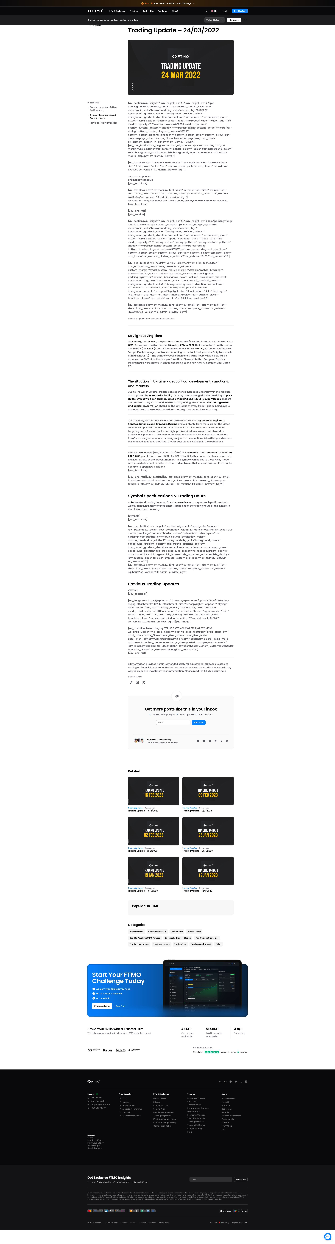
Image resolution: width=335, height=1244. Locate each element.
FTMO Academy (194, 1128)
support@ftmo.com (100, 1104)
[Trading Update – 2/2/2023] (153, 834)
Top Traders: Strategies (207, 938)
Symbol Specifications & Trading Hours (103, 117)
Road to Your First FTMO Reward (145, 938)
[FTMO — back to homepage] (95, 11)
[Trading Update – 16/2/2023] (153, 795)
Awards (225, 1112)
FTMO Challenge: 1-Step (164, 1119)
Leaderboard (193, 1111)
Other (218, 944)
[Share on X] (144, 682)
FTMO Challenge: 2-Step (164, 1122)
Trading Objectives (162, 1115)
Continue (234, 20)
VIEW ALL (133, 590)
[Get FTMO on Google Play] (240, 1211)
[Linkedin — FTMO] (246, 1081)
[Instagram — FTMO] (230, 1081)
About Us (226, 1105)
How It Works (128, 1105)
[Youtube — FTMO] (225, 1081)
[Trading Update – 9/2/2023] (208, 795)
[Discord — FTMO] (220, 1081)
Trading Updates (135, 808)
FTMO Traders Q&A (157, 931)
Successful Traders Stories (178, 938)
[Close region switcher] (245, 20)
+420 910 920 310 (99, 1108)
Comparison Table (162, 1126)
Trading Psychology (139, 944)
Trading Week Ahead (201, 944)
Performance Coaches (198, 1108)
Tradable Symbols (196, 1118)
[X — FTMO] (241, 1081)
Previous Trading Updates (103, 122)
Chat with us (96, 1097)
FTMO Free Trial (160, 1105)
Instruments (177, 931)
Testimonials (228, 1119)
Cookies (124, 1222)
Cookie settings (111, 1223)
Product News (194, 931)
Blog (152, 11)
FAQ (145, 11)
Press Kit (126, 1112)
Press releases (136, 931)
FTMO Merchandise (131, 1115)
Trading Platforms (196, 1125)
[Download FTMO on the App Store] (225, 1211)
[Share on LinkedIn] (137, 682)
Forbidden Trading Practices (196, 1100)
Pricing (156, 1102)
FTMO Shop (227, 1126)
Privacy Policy (164, 1222)
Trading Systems (161, 944)
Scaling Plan (159, 1109)
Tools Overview (194, 1104)
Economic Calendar (196, 1115)
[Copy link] (131, 682)
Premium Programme (163, 1112)
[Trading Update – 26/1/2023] (208, 834)
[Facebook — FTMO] (235, 1081)
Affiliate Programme (132, 1109)
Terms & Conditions (147, 1222)
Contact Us (227, 1109)
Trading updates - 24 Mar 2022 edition (103, 109)
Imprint (133, 1222)
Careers (225, 1122)
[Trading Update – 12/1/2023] (208, 875)
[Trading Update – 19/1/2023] (153, 875)
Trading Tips (180, 944)
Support (126, 1102)
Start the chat (97, 1101)
